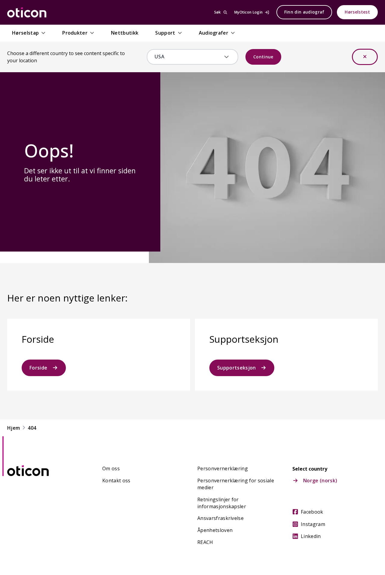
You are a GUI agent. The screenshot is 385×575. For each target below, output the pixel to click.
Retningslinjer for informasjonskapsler (221, 503)
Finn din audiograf (304, 12)
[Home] (26, 12)
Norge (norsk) (320, 480)
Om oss (111, 468)
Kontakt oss (116, 480)
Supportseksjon (236, 367)
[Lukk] (365, 57)
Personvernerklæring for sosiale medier (235, 484)
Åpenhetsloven (215, 530)
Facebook (312, 512)
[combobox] (188, 57)
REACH (205, 542)
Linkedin (311, 536)
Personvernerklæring (222, 468)
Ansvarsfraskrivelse (220, 518)
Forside (38, 367)
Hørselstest (357, 12)
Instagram (313, 524)
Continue (263, 57)
